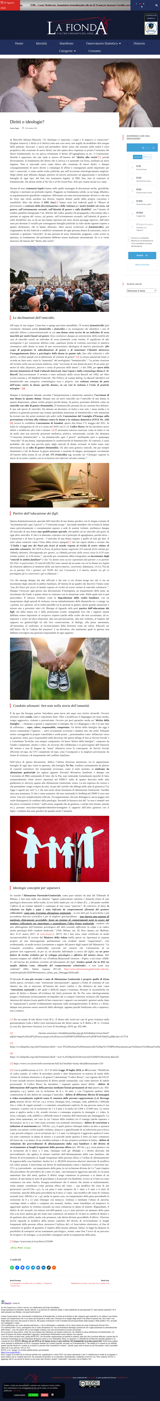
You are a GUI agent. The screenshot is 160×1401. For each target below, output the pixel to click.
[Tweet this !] (28, 1268)
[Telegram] (33, 1268)
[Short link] (49, 1268)
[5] (11, 1063)
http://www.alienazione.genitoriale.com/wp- (86, 969)
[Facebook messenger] (22, 1268)
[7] (69, 542)
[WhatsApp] (12, 1268)
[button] (156, 5)
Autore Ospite (14, 128)
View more (17, 1391)
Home (19, 43)
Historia (139, 43)
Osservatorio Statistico (102, 43)
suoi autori (91, 1378)
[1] (99, 157)
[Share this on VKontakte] (38, 1268)
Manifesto (66, 43)
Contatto (94, 51)
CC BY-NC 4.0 (122, 1378)
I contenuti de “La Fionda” (62, 1378)
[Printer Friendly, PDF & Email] (20, 1247)
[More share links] (54, 1268)
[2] (56, 202)
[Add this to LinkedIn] (44, 1268)
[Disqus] (59, 1330)
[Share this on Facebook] (17, 1268)
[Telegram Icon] (143, 3)
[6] (53, 430)
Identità (41, 43)
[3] (77, 356)
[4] (11, 1053)
